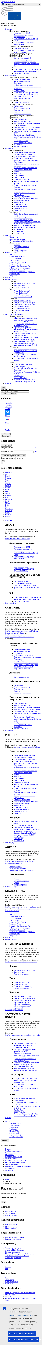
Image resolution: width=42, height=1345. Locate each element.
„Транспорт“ (18, 312)
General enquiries (11, 1215)
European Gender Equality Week (25, 225)
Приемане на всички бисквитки (21, 1334)
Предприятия (19, 175)
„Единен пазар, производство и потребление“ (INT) (25, 325)
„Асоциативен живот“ (22, 306)
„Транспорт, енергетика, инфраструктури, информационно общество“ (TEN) (26, 329)
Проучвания (18, 110)
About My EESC (15, 1123)
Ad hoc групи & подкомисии (24, 364)
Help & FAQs (14, 1131)
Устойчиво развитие (21, 206)
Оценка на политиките (22, 114)
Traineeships (9, 1280)
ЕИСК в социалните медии (19, 268)
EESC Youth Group (20, 378)
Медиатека (13, 276)
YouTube (8, 430)
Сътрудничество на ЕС (22, 58)
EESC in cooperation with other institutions (20, 1293)
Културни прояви (20, 250)
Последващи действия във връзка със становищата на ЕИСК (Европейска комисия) (26, 96)
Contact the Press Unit (17, 270)
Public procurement (11, 1282)
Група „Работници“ (21, 293)
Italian (7, 497)
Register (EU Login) (16, 1137)
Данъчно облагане (20, 208)
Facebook (9, 407)
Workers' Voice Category (22, 301)
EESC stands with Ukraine (23, 143)
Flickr (7, 423)
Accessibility (6, 434)
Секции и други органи (14, 314)
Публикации (18, 106)
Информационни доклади (23, 85)
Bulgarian (8, 472)
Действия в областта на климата (25, 156)
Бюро (16, 41)
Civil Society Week (20, 120)
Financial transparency (12, 1252)
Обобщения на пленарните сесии (26, 93)
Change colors (6, 445)
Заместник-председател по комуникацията (23, 36)
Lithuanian (8, 499)
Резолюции (18, 89)
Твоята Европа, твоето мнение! (25, 129)
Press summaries (15, 258)
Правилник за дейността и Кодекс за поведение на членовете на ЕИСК (27, 70)
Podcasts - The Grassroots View (20, 266)
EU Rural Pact (19, 233)
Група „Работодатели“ (22, 291)
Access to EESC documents (14, 1250)
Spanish (8, 484)
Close (24, 455)
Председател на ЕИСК (22, 33)
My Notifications (15, 1125)
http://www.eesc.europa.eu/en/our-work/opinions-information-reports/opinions (22, 632)
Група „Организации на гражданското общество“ (23, 296)
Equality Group (19, 376)
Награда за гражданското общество (27, 123)
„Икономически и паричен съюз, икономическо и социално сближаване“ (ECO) (26, 320)
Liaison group (10, 1295)
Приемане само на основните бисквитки (24, 1340)
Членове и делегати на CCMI (24, 283)
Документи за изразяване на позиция (27, 87)
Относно (8, 29)
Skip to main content (8, 2)
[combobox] (24, 458)
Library (7, 1226)
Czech (7, 474)
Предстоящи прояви (21, 247)
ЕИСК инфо (14, 260)
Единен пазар (19, 202)
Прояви (16, 249)
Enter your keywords (8, 389)
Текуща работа (19, 91)
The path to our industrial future (24, 135)
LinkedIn (9, 403)
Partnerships (18, 145)
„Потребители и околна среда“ (25, 303)
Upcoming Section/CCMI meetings (21, 241)
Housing (17, 187)
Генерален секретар (21, 48)
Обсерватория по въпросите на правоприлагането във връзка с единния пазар (25, 351)
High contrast (6, 436)
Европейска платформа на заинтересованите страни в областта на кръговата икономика (27, 222)
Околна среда (19, 177)
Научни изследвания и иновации (26, 198)
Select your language (8, 458)
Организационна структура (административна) (24, 51)
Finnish (7, 488)
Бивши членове (19, 285)
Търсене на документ (21, 102)
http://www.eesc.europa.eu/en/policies (27, 747)
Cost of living (18, 231)
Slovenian (8, 515)
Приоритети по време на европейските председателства (25, 61)
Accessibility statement (13, 1258)
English (7, 482)
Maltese (7, 503)
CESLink (8, 1296)
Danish (7, 476)
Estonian (8, 486)
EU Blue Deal (18, 229)
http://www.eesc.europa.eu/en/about (17, 539)
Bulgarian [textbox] (19, 458)
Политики (9, 148)
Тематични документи (22, 108)
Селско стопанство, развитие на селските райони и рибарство (25, 153)
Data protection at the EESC (14, 1237)
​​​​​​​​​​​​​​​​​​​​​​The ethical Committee (21, 73)
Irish (6, 491)
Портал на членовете (21, 287)
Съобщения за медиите (17, 256)
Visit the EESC (10, 1213)
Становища (18, 83)
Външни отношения (21, 179)
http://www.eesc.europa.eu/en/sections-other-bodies (22, 1035)
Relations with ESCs (21, 146)
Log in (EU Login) (15, 1135)
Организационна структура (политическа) (24, 43)
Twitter (8, 409)
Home (7, 1179)
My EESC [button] (8, 1121)
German (8, 478)
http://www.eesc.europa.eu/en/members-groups (21, 962)
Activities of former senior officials (17, 1256)
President (8, 277)
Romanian (8, 511)
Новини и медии (11, 252)
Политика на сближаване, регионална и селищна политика (26, 159)
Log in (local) (14, 1133)
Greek (7, 480)
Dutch (7, 505)
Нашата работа (10, 75)
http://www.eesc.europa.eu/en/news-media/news (21, 907)
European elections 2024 (22, 121)
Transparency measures (13, 1248)
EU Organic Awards (21, 141)
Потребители (18, 162)
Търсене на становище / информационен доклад (22, 80)
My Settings (13, 1127)
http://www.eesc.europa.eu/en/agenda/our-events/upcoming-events (19, 862)
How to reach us (10, 1211)
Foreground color (7, 448)
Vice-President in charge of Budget (26, 39)
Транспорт (18, 210)
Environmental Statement (13, 1239)
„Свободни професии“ (22, 308)
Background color (7, 451)
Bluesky (8, 416)
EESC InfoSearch (11, 1228)
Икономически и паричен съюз (25, 168)
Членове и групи (11, 279)
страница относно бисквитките (21, 1315)
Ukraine (8, 383)
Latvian (7, 501)
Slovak (7, 513)
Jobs (6, 1278)
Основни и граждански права (25, 185)
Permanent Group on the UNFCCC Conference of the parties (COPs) (26, 380)
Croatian (8, 493)
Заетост (16, 172)
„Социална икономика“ (22, 310)
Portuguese (9, 509)
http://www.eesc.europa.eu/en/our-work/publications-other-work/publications (19, 636)
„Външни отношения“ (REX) (24, 341)
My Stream (13, 1129)
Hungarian (8, 495)
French (7, 489)
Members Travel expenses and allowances (19, 1254)
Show (3, 1202)
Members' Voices (15, 264)
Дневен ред (9, 235)
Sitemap (8, 1267)
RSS (6, 1269)
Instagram (9, 405)
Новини (12, 254)
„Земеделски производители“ (24, 304)
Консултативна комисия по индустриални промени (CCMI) (25, 344)
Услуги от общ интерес (22, 200)
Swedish (8, 516)
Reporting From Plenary (17, 262)
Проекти (17, 112)
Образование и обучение (23, 170)
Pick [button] (35, 448)
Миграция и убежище (22, 197)
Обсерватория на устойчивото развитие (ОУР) (25, 355)
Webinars (17, 245)
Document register (11, 1224)
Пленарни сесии (15, 237)
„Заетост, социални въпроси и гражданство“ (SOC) (25, 334)
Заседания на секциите (17, 239)
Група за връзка (19, 366)
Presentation (22, 125)
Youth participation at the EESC (25, 227)
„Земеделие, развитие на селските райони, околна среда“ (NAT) (26, 338)
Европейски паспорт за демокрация (27, 127)
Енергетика (18, 173)
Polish (7, 507)
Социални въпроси (21, 204)
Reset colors (16, 455)
